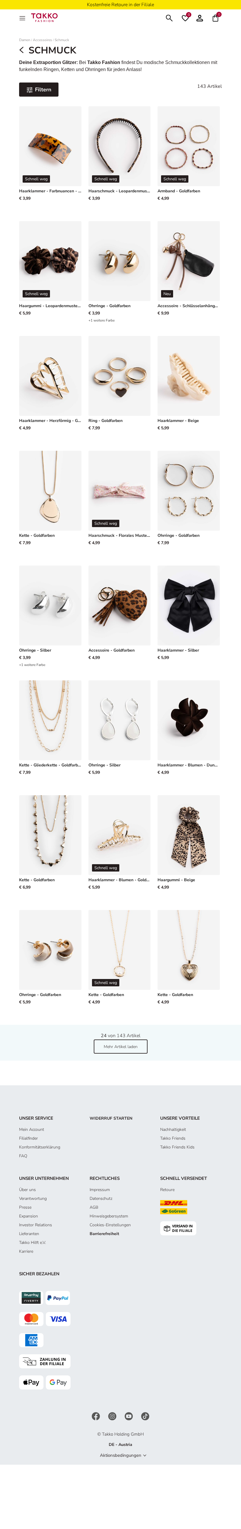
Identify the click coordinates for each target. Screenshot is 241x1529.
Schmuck (62, 40)
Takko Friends (172, 1138)
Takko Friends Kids (177, 1147)
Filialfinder (28, 1138)
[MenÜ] (23, 17)
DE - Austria (120, 1444)
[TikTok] (145, 1416)
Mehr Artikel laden (121, 1046)
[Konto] (199, 17)
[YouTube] (129, 1416)
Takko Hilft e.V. (32, 1242)
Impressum (100, 1189)
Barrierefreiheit (104, 1234)
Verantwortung (33, 1198)
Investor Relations (35, 1225)
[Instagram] (113, 1416)
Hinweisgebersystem (109, 1216)
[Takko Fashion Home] (44, 17)
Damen (24, 40)
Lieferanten (29, 1234)
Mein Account (31, 1129)
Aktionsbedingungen (120, 1455)
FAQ (23, 1156)
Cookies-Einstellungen (110, 1225)
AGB (94, 1207)
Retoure (167, 1189)
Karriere (26, 1251)
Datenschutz (101, 1198)
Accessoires (42, 40)
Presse (25, 1207)
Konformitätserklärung (39, 1147)
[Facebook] (96, 1416)
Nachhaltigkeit (173, 1129)
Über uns (27, 1189)
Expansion (28, 1216)
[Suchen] (169, 17)
